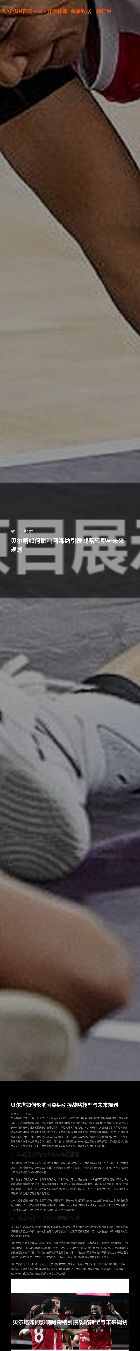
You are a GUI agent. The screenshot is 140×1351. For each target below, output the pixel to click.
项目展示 (28, 531)
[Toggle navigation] (135, 12)
